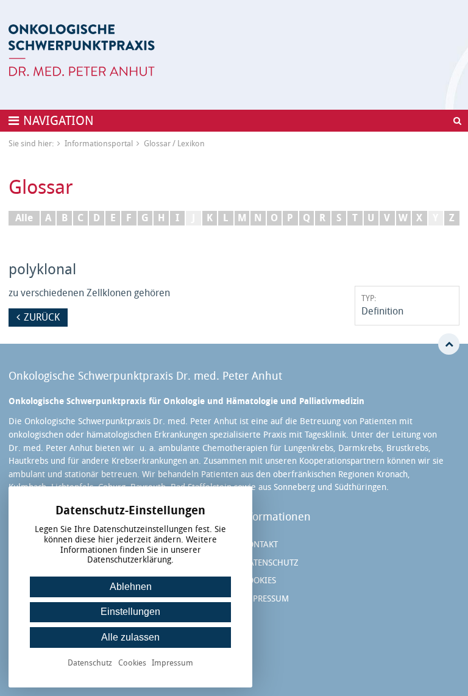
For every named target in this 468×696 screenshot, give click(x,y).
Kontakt (260, 544)
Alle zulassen (130, 637)
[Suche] (457, 121)
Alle (24, 218)
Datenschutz (271, 563)
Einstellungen (130, 611)
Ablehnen (131, 586)
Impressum (266, 599)
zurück (42, 317)
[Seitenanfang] (448, 344)
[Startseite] (82, 50)
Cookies (259, 580)
